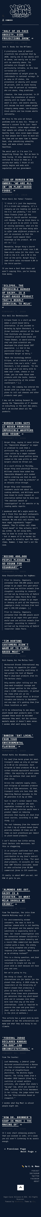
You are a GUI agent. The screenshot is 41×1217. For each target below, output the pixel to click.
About (36, 1181)
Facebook (35, 1179)
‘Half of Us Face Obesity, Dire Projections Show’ (16, 34)
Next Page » (29, 1151)
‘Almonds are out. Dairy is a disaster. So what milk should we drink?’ (16, 897)
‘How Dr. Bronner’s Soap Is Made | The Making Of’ (17, 1121)
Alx (33, 1202)
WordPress (19, 1202)
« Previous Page (15, 1149)
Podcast (35, 1171)
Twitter (35, 1176)
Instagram (34, 1173)
